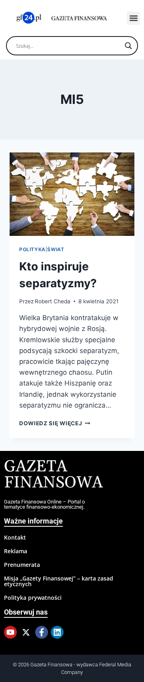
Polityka (32, 249)
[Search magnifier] (128, 45)
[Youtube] (10, 632)
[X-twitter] (26, 632)
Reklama (15, 551)
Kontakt (15, 537)
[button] (133, 18)
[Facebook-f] (41, 632)
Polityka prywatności (33, 597)
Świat (55, 249)
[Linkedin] (57, 632)
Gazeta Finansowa (53, 475)
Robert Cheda (52, 301)
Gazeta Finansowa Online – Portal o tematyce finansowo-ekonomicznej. (44, 504)
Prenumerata (22, 564)
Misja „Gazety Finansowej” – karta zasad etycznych (58, 581)
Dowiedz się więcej (54, 423)
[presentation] (72, 194)
